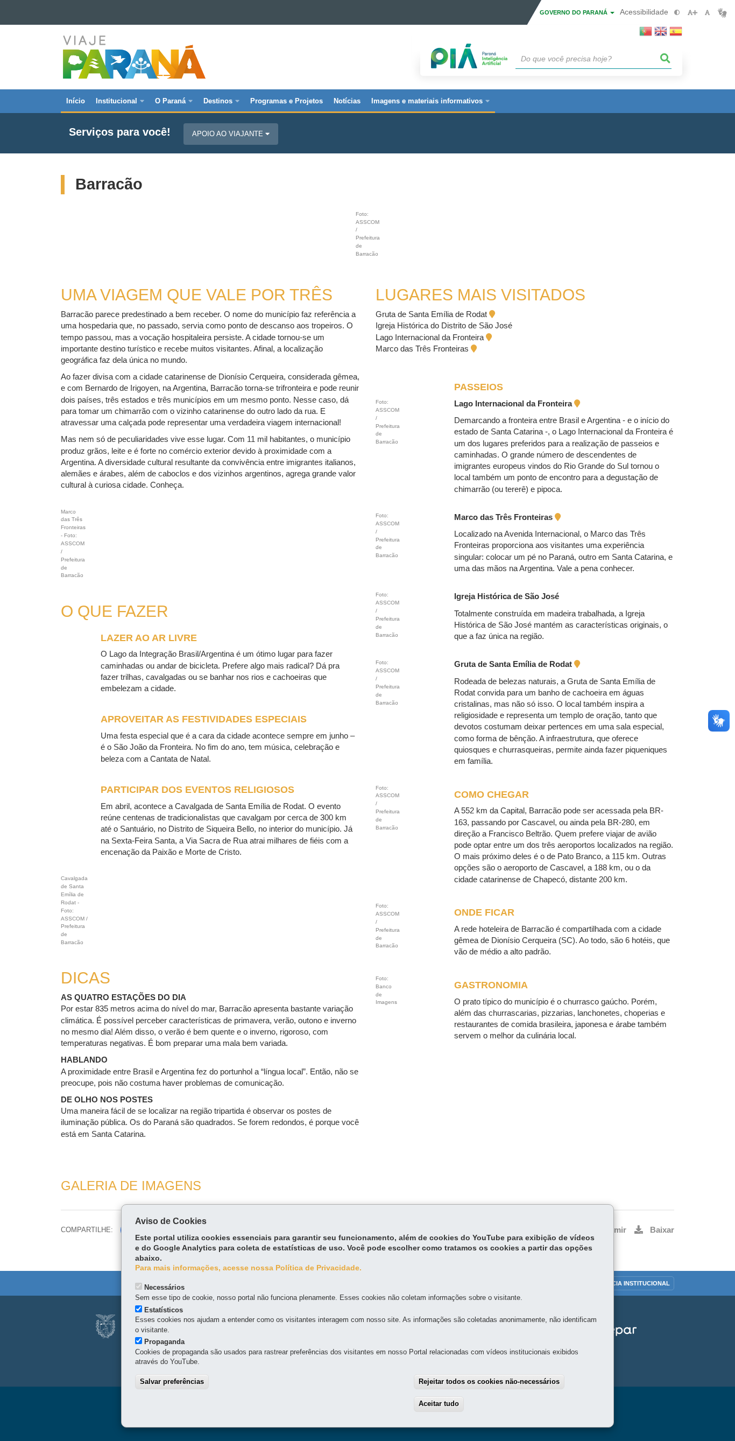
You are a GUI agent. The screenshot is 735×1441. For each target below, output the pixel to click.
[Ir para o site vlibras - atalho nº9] (722, 12)
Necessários (164, 1287)
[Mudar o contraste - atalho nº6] (677, 12)
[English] (660, 34)
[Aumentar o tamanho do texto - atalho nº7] (692, 12)
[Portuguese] (645, 34)
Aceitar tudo (439, 1404)
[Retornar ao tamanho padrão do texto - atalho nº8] (707, 12)
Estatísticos (163, 1310)
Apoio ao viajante (228, 134)
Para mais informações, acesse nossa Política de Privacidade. (248, 1268)
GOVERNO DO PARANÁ (574, 12)
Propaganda (164, 1342)
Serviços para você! (120, 132)
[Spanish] (675, 34)
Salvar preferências (172, 1381)
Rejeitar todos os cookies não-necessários (489, 1381)
